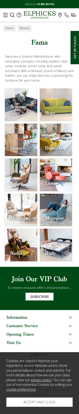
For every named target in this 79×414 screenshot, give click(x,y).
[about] (19, 16)
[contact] (66, 16)
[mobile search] (12, 16)
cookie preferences (21, 389)
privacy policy (41, 379)
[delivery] (73, 16)
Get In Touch (75, 47)
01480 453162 (45, 4)
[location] (60, 16)
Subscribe (39, 296)
